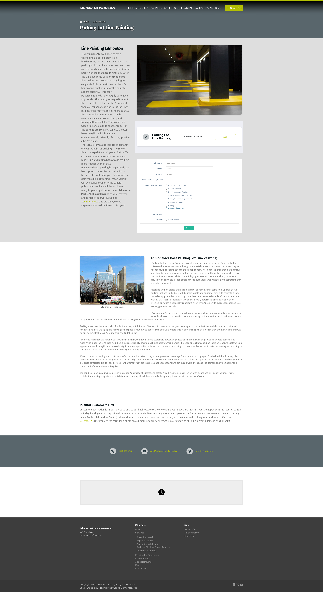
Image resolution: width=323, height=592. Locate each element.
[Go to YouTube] (241, 585)
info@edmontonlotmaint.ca (164, 451)
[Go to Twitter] (237, 585)
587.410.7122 (91, 201)
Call (225, 136)
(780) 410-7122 (125, 451)
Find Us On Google (204, 451)
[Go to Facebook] (234, 585)
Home (86, 21)
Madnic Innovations (109, 587)
